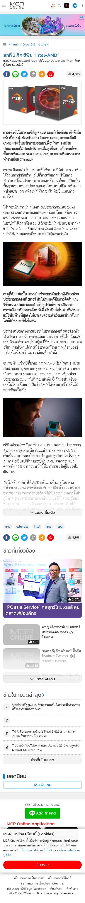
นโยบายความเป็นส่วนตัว (29, 878)
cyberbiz (22, 526)
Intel (37, 526)
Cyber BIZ (28, 44)
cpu (60, 526)
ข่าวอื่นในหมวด (42, 760)
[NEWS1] (66, 5)
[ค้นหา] (59, 5)
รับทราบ (43, 865)
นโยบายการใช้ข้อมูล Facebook (26, 888)
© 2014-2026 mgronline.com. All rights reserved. (42, 893)
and (48, 526)
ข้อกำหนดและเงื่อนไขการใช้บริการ (42, 883)
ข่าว (7, 526)
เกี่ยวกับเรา (56, 888)
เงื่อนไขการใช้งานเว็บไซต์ (36, 850)
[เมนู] (3, 5)
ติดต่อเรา (72, 888)
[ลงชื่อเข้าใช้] (75, 5)
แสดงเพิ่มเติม (44, 512)
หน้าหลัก (13, 44)
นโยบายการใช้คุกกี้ (59, 878)
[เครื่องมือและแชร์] (83, 5)
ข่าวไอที (43, 44)
